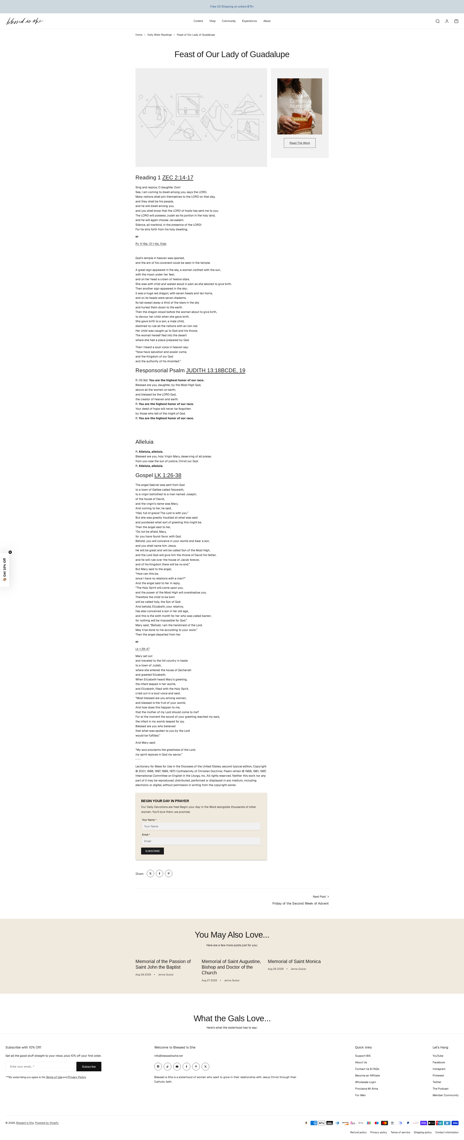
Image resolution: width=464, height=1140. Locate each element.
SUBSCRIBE (152, 851)
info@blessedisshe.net (168, 1055)
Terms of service (400, 1132)
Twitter (437, 1082)
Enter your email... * (22, 1066)
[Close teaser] (10, 552)
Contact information (447, 1132)
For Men (360, 1095)
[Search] (437, 21)
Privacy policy (378, 1132)
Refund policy (358, 1132)
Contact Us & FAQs (367, 1069)
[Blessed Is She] (24, 21)
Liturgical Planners (228, 6)
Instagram (439, 1069)
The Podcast (441, 1088)
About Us (361, 1062)
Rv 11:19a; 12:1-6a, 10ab (150, 244)
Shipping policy (423, 1132)
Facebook (439, 1062)
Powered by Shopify (47, 1122)
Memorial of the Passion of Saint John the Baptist (163, 964)
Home (138, 34)
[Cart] (456, 21)
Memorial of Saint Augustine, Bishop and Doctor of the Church (231, 967)
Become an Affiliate (367, 1075)
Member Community (446, 1095)
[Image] (299, 106)
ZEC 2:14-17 (177, 177)
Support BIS (363, 1055)
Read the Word (300, 143)
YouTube (438, 1055)
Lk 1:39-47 (142, 649)
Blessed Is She (25, 1122)
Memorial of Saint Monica (294, 961)
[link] (150, 873)
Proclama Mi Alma (366, 1088)
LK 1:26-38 (167, 475)
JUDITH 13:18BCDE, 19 (215, 370)
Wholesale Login (365, 1082)
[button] (4, 570)
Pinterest (438, 1075)
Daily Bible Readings (159, 34)
